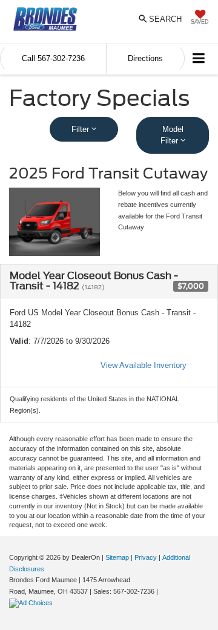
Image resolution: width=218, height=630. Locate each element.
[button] (53, 58)
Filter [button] (81, 129)
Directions (145, 58)
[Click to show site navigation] (199, 59)
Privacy (145, 557)
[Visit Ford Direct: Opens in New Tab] (32, 602)
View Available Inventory (144, 365)
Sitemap (117, 557)
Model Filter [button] (171, 135)
